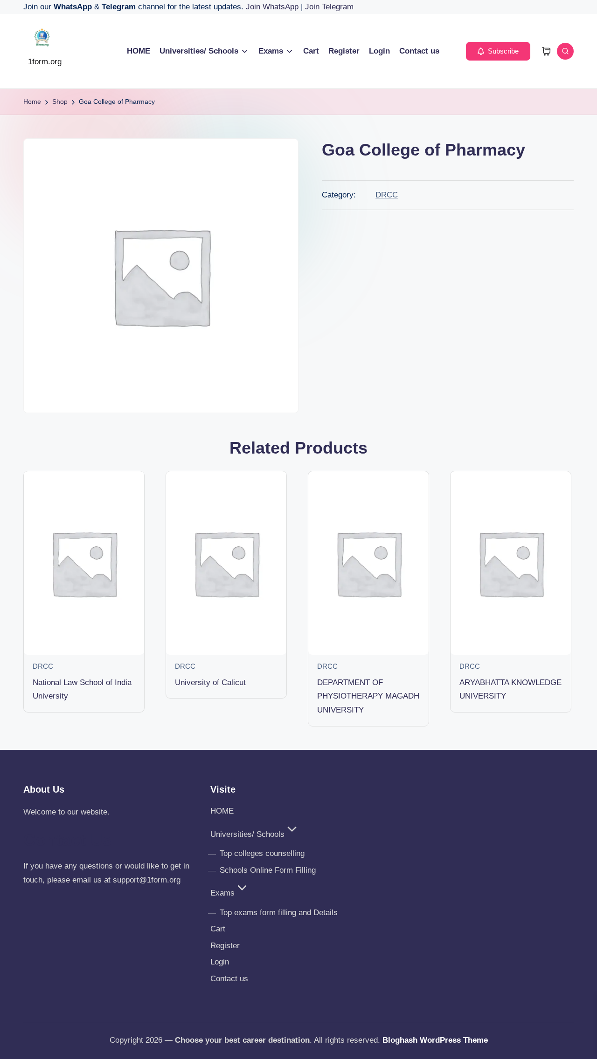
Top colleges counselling (262, 853)
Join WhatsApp (273, 6)
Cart (217, 928)
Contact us (229, 978)
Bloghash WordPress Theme (435, 1040)
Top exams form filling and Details (279, 912)
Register (225, 945)
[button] (498, 51)
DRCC (386, 194)
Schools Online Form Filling (268, 870)
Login (219, 961)
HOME (222, 811)
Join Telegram (329, 6)
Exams (222, 893)
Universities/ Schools (247, 834)
